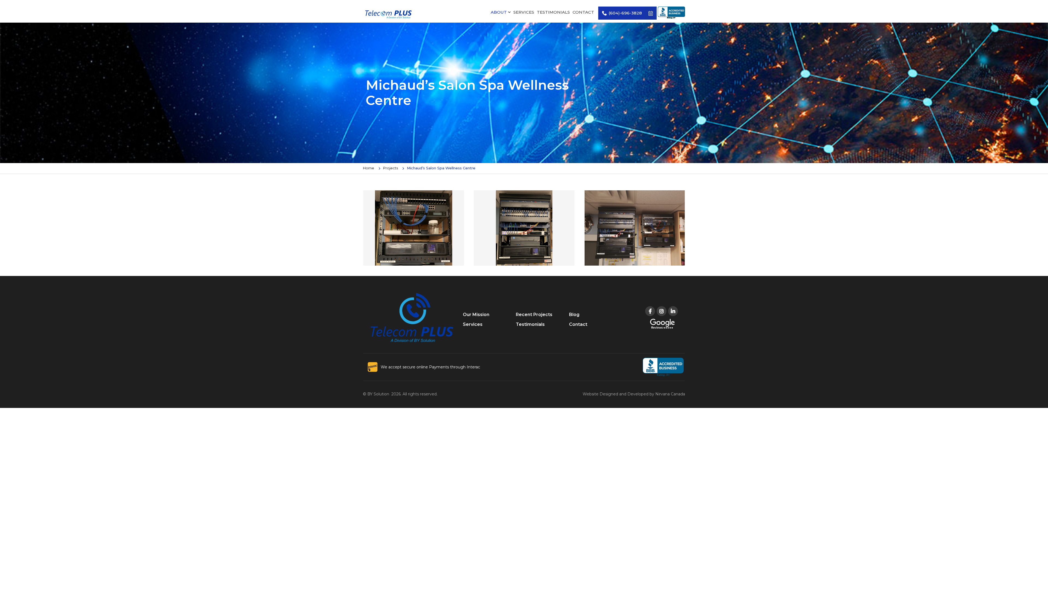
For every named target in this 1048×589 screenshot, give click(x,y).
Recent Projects (534, 314)
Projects (390, 168)
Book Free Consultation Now (651, 13)
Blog (574, 314)
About (499, 12)
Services (523, 12)
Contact (583, 12)
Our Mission (476, 314)
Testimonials (553, 12)
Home (368, 168)
